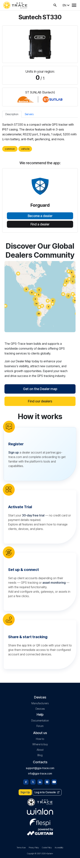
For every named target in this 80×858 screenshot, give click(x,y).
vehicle (25, 148)
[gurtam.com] (40, 811)
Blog (40, 755)
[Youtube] (54, 781)
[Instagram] (47, 781)
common (10, 148)
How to (40, 738)
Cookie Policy (47, 847)
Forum (40, 725)
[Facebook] (25, 781)
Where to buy (40, 744)
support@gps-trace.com (40, 768)
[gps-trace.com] (15, 5)
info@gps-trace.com (40, 773)
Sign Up (25, 792)
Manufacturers (40, 703)
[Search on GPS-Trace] (55, 5)
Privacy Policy (34, 847)
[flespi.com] (40, 821)
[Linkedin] (40, 781)
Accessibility (59, 847)
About (40, 749)
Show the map (40, 296)
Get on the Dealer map (40, 389)
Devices (40, 708)
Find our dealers (40, 401)
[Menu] (74, 5)
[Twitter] (33, 781)
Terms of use (21, 847)
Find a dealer (40, 224)
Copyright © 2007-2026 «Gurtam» (40, 853)
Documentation (40, 720)
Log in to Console (45, 792)
